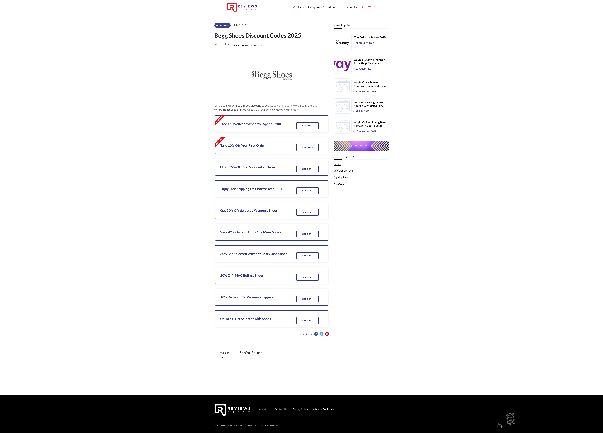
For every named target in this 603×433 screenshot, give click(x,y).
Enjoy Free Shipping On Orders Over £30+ (251, 189)
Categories (315, 7)
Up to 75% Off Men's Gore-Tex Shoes (247, 167)
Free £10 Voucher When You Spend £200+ (251, 124)
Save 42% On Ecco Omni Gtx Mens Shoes (250, 232)
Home (300, 7)
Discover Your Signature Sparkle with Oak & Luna (369, 104)
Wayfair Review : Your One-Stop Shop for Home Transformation (370, 63)
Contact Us (350, 7)
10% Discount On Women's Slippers (247, 297)
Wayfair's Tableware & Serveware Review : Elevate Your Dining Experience (371, 86)
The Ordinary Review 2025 (370, 37)
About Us (334, 7)
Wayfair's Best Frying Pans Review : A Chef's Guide (370, 124)
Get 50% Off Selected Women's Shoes (249, 210)
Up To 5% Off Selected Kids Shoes (245, 319)
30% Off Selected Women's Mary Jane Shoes (253, 254)
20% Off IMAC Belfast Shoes (242, 275)
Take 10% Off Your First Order (242, 145)
